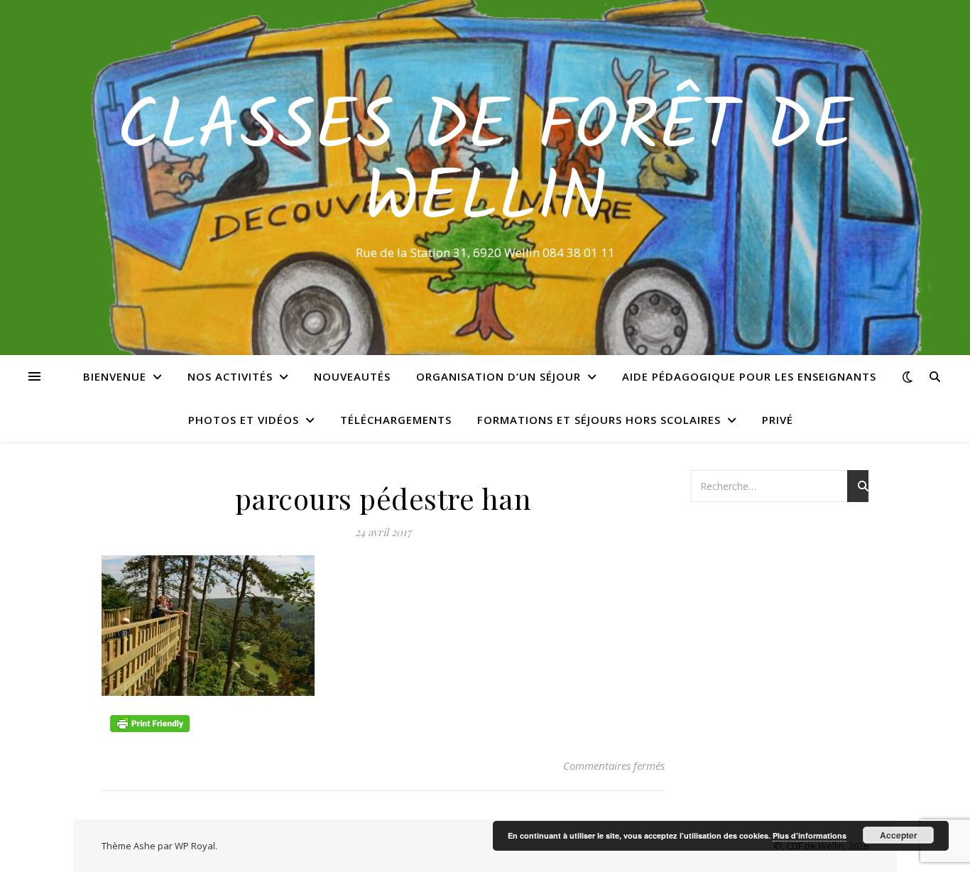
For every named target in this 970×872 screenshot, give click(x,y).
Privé (777, 420)
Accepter (898, 835)
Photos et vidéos (243, 420)
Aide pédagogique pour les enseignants (749, 376)
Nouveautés (352, 376)
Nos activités (230, 376)
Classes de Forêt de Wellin (485, 165)
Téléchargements (396, 420)
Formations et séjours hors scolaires (599, 420)
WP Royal (195, 845)
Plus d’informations (809, 835)
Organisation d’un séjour (498, 376)
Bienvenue (114, 376)
